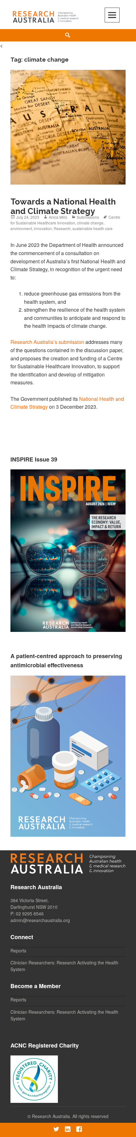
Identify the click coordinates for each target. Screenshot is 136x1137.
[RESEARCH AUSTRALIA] (45, 15)
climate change (90, 222)
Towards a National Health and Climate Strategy (63, 206)
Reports (18, 950)
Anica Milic (58, 217)
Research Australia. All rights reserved (70, 1116)
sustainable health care (92, 228)
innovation (43, 228)
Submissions (88, 217)
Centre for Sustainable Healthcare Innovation (65, 219)
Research (62, 228)
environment (21, 228)
